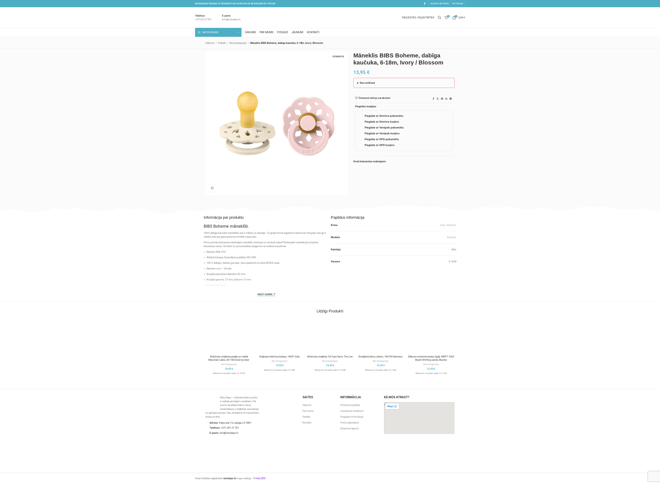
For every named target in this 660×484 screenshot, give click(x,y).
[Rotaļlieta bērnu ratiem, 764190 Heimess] (380, 334)
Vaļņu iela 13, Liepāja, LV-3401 (230, 422)
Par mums (308, 411)
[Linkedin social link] (446, 98)
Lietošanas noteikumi (352, 411)
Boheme (451, 237)
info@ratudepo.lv (224, 433)
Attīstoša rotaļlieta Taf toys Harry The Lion (330, 356)
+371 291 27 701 (224, 427)
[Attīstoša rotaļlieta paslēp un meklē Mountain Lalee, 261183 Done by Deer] (228, 334)
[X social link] (437, 98)
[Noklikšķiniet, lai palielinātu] (212, 188)
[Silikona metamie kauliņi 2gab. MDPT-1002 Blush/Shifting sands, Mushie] (431, 334)
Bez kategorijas (238, 43)
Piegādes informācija (351, 416)
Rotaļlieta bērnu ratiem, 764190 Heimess (381, 356)
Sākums (209, 43)
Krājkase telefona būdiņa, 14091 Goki (280, 356)
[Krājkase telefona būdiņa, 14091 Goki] (279, 334)
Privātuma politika (350, 405)
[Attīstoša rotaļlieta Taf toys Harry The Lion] (330, 334)
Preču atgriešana (349, 422)
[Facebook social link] (424, 3)
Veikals (222, 43)
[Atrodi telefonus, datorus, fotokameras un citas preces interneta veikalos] (447, 444)
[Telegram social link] (450, 98)
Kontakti (306, 422)
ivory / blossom (448, 225)
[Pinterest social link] (442, 98)
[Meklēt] (439, 17)
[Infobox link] (203, 17)
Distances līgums (349, 428)
